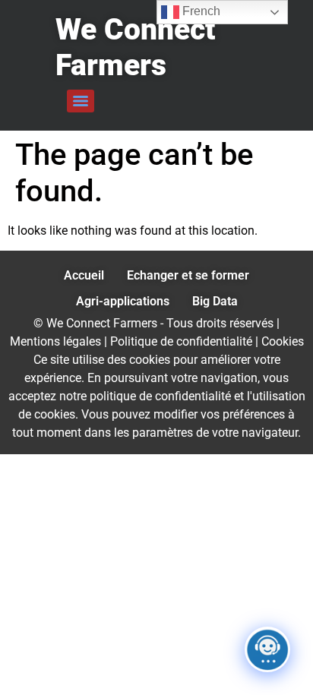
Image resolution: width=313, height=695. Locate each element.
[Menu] (80, 101)
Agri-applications (122, 301)
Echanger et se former (188, 275)
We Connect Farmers (135, 47)
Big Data (215, 301)
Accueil (84, 275)
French (199, 11)
